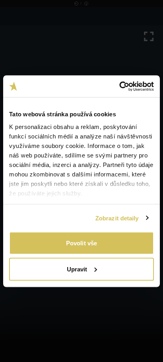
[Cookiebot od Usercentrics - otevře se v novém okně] (119, 86)
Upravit (77, 268)
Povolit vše (81, 243)
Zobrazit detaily (117, 217)
